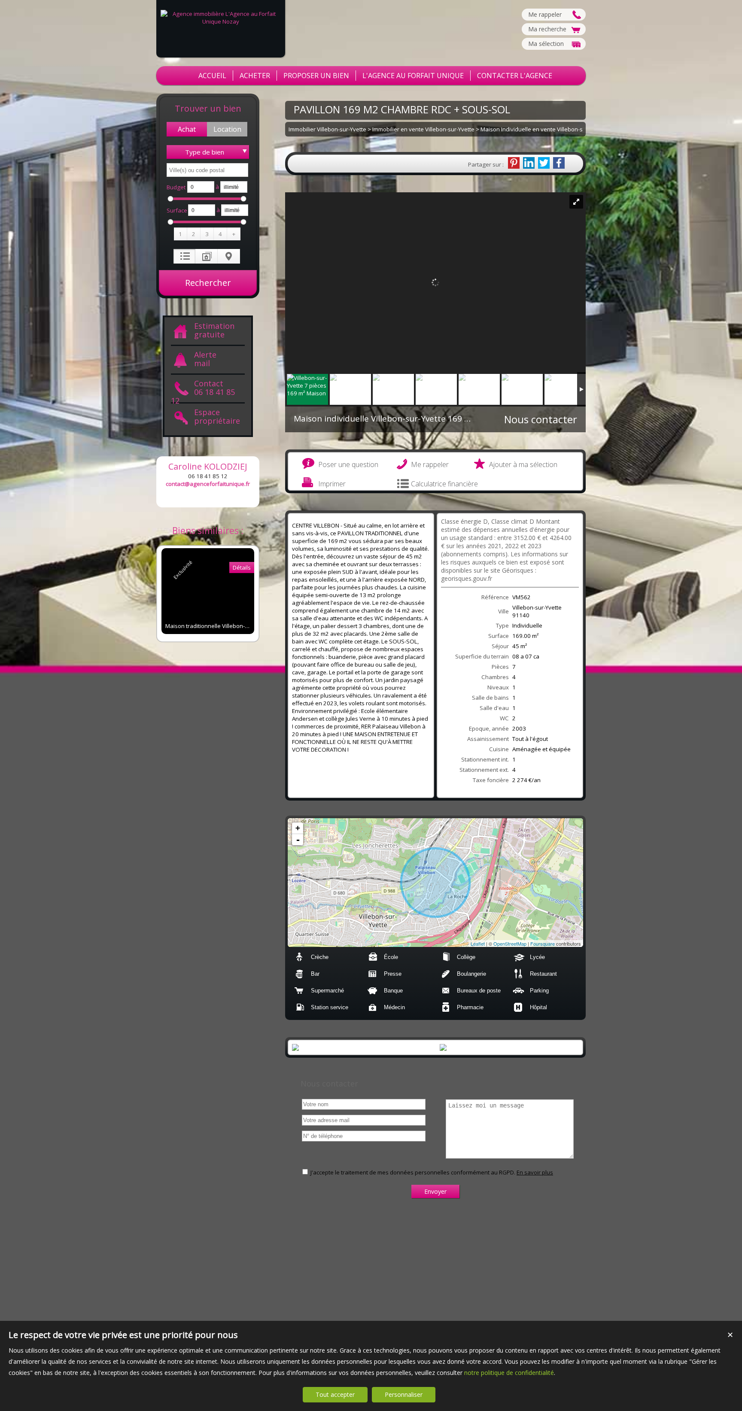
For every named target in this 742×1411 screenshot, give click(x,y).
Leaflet (478, 943)
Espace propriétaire (217, 417)
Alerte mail (205, 359)
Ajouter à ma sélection (523, 464)
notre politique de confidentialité (509, 1373)
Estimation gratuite (214, 331)
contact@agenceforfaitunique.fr (208, 484)
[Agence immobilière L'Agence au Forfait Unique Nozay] (221, 21)
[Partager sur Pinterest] (514, 163)
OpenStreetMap (509, 943)
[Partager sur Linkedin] (529, 163)
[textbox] (207, 170)
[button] (187, 129)
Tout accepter (335, 1394)
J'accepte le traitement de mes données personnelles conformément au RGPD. (412, 1172)
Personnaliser (404, 1394)
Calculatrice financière (444, 484)
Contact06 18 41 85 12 (203, 391)
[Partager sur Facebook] (559, 163)
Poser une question (348, 464)
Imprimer (332, 484)
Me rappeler (430, 464)
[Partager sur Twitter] (544, 163)
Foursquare (542, 943)
